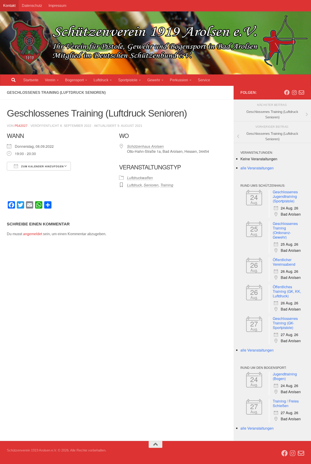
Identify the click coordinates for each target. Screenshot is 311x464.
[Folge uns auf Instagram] (294, 92)
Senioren (151, 185)
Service (204, 80)
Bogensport (74, 80)
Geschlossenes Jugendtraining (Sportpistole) (285, 196)
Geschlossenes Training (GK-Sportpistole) (285, 323)
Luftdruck (101, 80)
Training (166, 185)
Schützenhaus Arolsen (145, 146)
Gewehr (153, 80)
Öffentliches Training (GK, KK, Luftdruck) (287, 291)
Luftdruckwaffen (140, 177)
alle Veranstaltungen (257, 168)
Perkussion (179, 80)
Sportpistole (128, 80)
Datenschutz (32, 6)
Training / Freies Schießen (286, 403)
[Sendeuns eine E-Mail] (301, 92)
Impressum (57, 6)
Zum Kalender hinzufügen (42, 166)
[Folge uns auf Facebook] (287, 92)
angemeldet (32, 234)
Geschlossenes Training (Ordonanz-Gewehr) (285, 230)
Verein (50, 80)
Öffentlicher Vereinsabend (284, 262)
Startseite (30, 80)
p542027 (21, 125)
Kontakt (9, 6)
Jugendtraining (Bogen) (285, 376)
